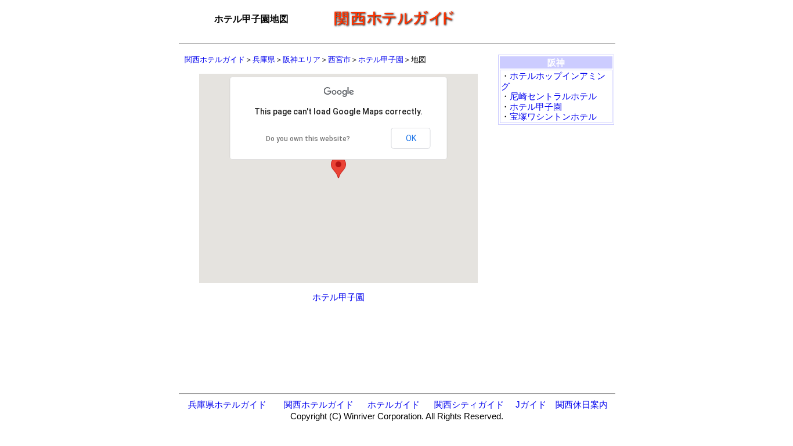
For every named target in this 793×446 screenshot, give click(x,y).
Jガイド (531, 404)
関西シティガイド (469, 404)
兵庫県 (264, 59)
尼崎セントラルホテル (553, 96)
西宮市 (339, 59)
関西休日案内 (582, 404)
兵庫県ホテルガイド (227, 404)
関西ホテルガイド (215, 59)
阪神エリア (301, 59)
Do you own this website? (308, 139)
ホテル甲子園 (380, 59)
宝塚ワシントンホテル (553, 116)
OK (411, 138)
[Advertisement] (539, 19)
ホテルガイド (393, 404)
